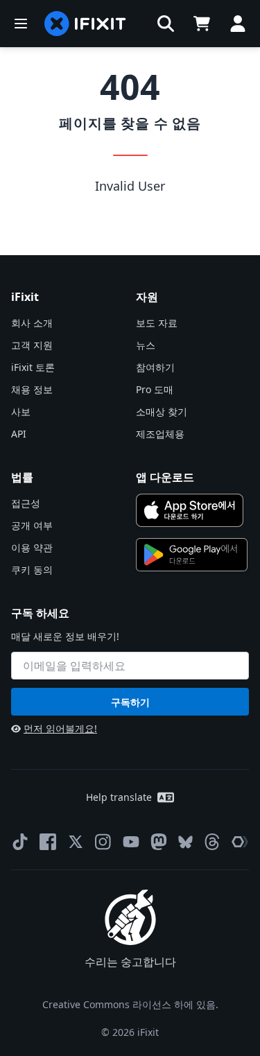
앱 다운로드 (165, 477)
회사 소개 (32, 322)
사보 (21, 411)
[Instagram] (103, 841)
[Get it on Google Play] (192, 554)
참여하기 (155, 367)
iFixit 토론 (33, 367)
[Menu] (20, 23)
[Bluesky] (185, 842)
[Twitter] (75, 841)
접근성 (25, 503)
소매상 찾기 (161, 411)
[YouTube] (131, 841)
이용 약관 (32, 547)
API (18, 433)
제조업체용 (160, 433)
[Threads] (212, 841)
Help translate (119, 797)
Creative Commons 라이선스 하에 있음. (130, 1004)
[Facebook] (48, 841)
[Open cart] (202, 23)
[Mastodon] (158, 841)
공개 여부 (32, 525)
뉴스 (145, 345)
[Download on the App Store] (190, 510)
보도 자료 (156, 322)
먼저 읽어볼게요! (60, 728)
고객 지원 (32, 345)
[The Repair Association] (240, 841)
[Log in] (238, 23)
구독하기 (130, 702)
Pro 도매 (154, 389)
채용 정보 (32, 389)
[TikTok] (20, 841)
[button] (166, 23)
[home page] (85, 23)
